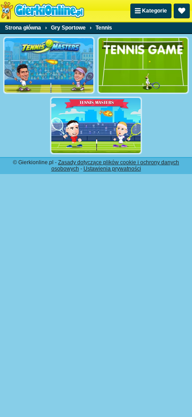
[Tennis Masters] (96, 125)
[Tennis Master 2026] (49, 65)
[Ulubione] (182, 11)
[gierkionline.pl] (42, 10)
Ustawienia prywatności (112, 169)
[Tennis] (143, 65)
